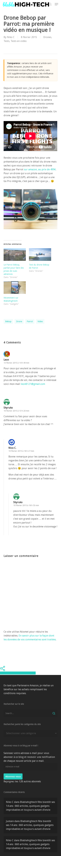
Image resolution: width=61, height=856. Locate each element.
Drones (47, 37)
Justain (10, 821)
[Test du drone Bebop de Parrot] (40, 254)
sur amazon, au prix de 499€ (40, 169)
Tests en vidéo (19, 41)
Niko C (11, 37)
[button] (56, 4)
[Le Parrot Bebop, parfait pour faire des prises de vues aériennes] (15, 254)
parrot (30, 321)
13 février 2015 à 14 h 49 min (16, 363)
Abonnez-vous (13, 776)
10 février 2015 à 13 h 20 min (16, 411)
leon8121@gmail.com (33, 384)
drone (19, 321)
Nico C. (12, 447)
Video (40, 321)
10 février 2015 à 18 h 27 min (21, 451)
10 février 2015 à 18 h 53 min (26, 505)
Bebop (8, 321)
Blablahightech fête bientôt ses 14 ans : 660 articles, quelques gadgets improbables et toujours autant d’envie (30, 806)
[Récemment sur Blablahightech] (15, 287)
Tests (6, 41)
